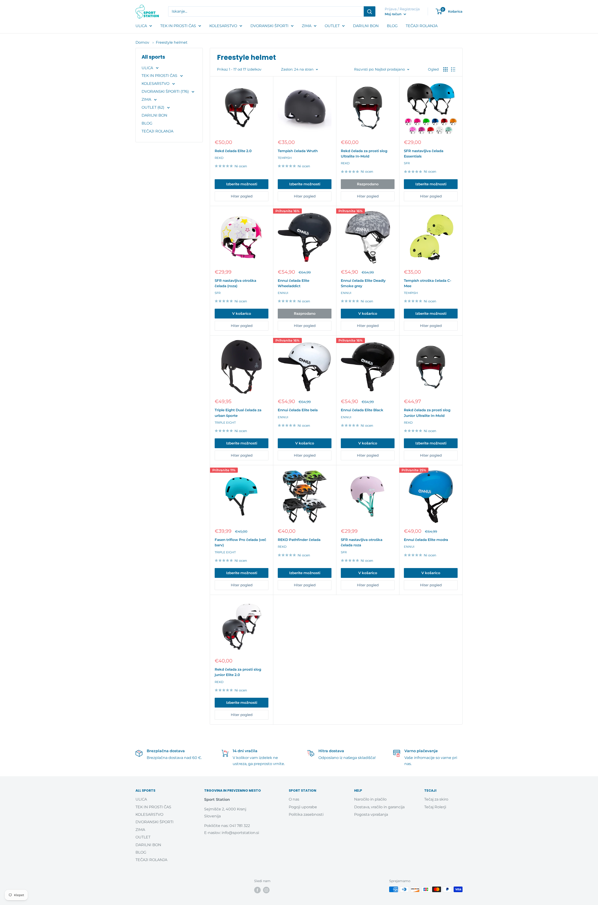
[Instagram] (266, 890)
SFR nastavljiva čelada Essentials (423, 153)
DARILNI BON (366, 26)
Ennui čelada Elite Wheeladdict (293, 283)
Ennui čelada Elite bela (298, 410)
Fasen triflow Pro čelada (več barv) (240, 542)
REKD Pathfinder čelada (299, 539)
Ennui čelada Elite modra (426, 539)
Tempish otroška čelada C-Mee (427, 283)
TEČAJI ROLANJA (422, 26)
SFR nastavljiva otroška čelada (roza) (235, 283)
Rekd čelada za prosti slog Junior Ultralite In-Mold (427, 413)
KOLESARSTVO (223, 26)
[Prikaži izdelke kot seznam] (453, 69)
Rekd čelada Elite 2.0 (233, 151)
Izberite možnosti (241, 184)
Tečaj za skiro (436, 799)
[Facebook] (257, 890)
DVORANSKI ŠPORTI (269, 26)
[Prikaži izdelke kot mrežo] (445, 69)
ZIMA (306, 26)
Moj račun (393, 14)
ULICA (141, 26)
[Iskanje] (369, 11)
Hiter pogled (242, 196)
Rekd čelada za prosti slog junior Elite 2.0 (238, 672)
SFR (407, 163)
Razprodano (368, 184)
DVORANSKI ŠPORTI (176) (166, 91)
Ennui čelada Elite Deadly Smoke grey (363, 283)
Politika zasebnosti (306, 814)
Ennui (283, 293)
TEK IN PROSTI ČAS (178, 26)
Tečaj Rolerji (435, 807)
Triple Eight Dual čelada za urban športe (238, 413)
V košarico (241, 313)
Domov (142, 42)
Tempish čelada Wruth (298, 151)
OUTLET (332, 26)
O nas (294, 799)
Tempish (285, 158)
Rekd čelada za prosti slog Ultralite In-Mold (364, 153)
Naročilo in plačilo (370, 799)
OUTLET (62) (153, 107)
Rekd (219, 158)
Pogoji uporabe (303, 807)
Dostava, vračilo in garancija (379, 807)
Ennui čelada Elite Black (362, 410)
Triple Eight (225, 422)
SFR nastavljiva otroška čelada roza (361, 542)
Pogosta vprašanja (371, 814)
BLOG (392, 26)
